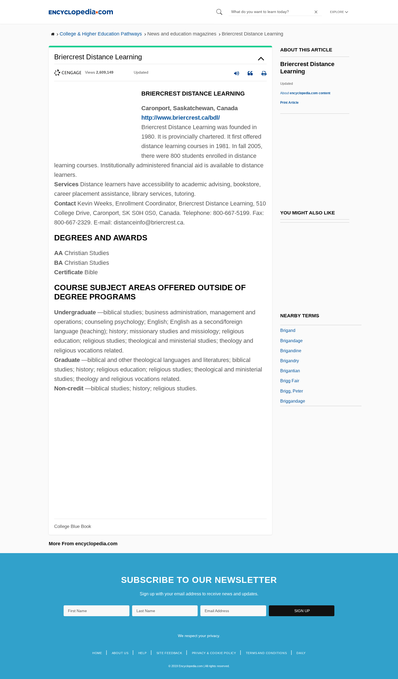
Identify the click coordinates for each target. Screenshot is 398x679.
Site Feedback (169, 653)
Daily (301, 653)
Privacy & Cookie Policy (214, 653)
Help (142, 653)
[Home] (81, 11)
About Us (120, 653)
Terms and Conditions (266, 653)
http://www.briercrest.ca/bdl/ (180, 117)
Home (97, 653)
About (305, 93)
